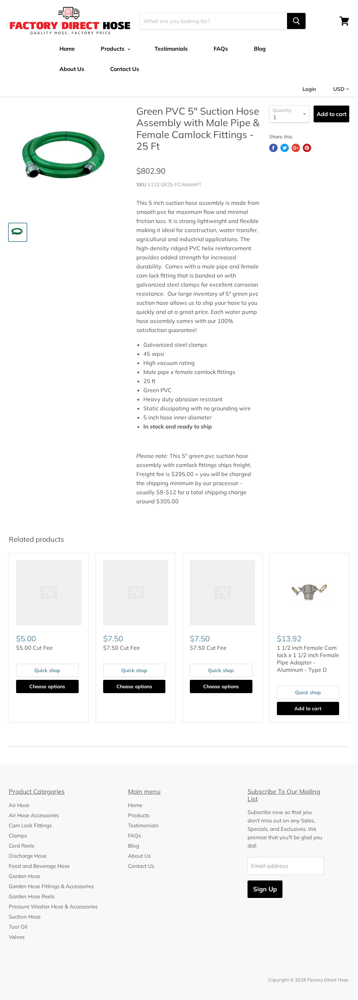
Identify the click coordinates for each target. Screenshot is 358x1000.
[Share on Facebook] (273, 148)
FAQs (221, 48)
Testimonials (171, 48)
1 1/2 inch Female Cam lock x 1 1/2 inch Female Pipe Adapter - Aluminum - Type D (308, 658)
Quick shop (47, 670)
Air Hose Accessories (34, 815)
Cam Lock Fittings (30, 825)
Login (309, 89)
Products (113, 48)
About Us (71, 68)
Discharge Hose (27, 855)
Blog (260, 48)
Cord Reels (21, 845)
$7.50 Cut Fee (121, 647)
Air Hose (19, 805)
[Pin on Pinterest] (307, 148)
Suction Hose (25, 916)
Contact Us (124, 68)
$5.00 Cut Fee (34, 647)
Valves (16, 937)
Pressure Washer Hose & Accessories (53, 906)
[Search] (296, 21)
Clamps (18, 835)
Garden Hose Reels (32, 896)
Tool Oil (18, 926)
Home (67, 48)
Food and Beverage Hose (39, 866)
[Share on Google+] (296, 148)
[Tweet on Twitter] (284, 148)
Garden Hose (24, 876)
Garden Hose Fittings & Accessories (51, 886)
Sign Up (265, 889)
